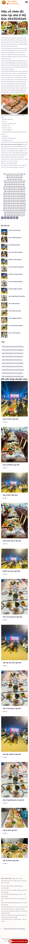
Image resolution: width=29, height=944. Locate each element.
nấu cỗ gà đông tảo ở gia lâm (17, 296)
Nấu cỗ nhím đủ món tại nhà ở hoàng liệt (13, 370)
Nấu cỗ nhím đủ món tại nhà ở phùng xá (14, 209)
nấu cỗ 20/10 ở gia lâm (15, 237)
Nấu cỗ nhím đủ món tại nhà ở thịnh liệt (12, 353)
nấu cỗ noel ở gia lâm (15, 230)
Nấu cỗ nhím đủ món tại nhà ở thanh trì (12, 356)
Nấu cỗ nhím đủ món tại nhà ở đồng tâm (14, 174)
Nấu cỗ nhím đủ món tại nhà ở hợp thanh (14, 195)
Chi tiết (5, 422)
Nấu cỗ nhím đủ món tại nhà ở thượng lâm (14, 210)
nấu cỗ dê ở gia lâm (14, 303)
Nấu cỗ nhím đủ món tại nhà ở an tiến (14, 186)
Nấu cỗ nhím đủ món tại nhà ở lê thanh (14, 202)
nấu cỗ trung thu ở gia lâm (16, 267)
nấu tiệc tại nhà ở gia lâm (16, 274)
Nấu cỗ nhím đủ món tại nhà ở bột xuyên (14, 188)
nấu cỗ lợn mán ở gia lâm (16, 325)
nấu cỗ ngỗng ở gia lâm (15, 318)
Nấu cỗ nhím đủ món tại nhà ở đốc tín (14, 191)
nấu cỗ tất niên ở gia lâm (15, 252)
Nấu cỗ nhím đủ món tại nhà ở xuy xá (14, 215)
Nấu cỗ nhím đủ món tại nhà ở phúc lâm (15, 207)
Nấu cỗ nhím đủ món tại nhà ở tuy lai (14, 212)
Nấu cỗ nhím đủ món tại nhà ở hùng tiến (14, 198)
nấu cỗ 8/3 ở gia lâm (14, 245)
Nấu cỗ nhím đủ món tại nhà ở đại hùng (14, 189)
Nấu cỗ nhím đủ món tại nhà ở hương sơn (14, 200)
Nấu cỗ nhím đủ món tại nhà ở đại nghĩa (14, 181)
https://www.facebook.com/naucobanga (14, 929)
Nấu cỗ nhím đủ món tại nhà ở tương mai (12, 350)
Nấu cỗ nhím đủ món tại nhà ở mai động (12, 363)
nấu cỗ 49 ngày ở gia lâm (16, 281)
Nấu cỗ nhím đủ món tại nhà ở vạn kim (14, 214)
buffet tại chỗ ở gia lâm (15, 259)
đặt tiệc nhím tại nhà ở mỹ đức (14, 176)
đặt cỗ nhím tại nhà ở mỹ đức (15, 177)
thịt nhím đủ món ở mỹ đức (14, 179)
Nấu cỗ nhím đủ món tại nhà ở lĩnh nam (12, 366)
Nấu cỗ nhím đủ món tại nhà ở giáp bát (12, 373)
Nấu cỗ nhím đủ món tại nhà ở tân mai (12, 360)
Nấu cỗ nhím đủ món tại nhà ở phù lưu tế (14, 205)
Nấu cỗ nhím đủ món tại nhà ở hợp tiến (14, 196)
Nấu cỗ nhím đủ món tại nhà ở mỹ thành (14, 203)
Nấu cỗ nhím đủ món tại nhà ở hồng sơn (15, 193)
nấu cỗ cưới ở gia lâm (14, 333)
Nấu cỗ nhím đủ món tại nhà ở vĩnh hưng (12, 346)
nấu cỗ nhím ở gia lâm (15, 311)
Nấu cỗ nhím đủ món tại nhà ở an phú (14, 184)
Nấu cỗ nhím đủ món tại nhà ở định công (12, 376)
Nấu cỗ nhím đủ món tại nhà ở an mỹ (14, 183)
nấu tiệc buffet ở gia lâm (15, 289)
